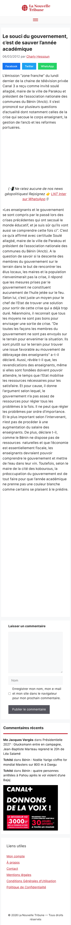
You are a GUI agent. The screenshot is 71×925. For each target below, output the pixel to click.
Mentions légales (19, 875)
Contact (12, 868)
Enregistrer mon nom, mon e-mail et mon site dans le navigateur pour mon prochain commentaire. (36, 693)
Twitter (29, 66)
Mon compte (16, 856)
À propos (13, 862)
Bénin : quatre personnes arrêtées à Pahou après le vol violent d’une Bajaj (34, 775)
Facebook (11, 66)
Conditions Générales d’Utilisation (31, 881)
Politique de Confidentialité (26, 887)
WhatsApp (47, 66)
